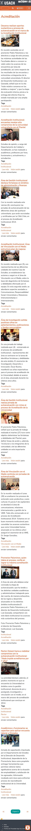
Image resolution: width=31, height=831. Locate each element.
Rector (3, 714)
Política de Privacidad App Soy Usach (15, 829)
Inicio (5, 825)
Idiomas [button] (21, 8)
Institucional (6, 166)
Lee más (5, 109)
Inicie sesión (15, 109)
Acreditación (6, 106)
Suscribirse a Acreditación (1, 819)
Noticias (6, 827)
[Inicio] (7, 2)
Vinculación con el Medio (11, 544)
